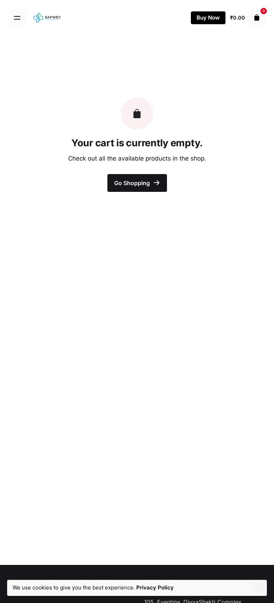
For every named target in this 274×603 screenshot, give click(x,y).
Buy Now (208, 17)
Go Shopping (132, 183)
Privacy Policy (155, 587)
